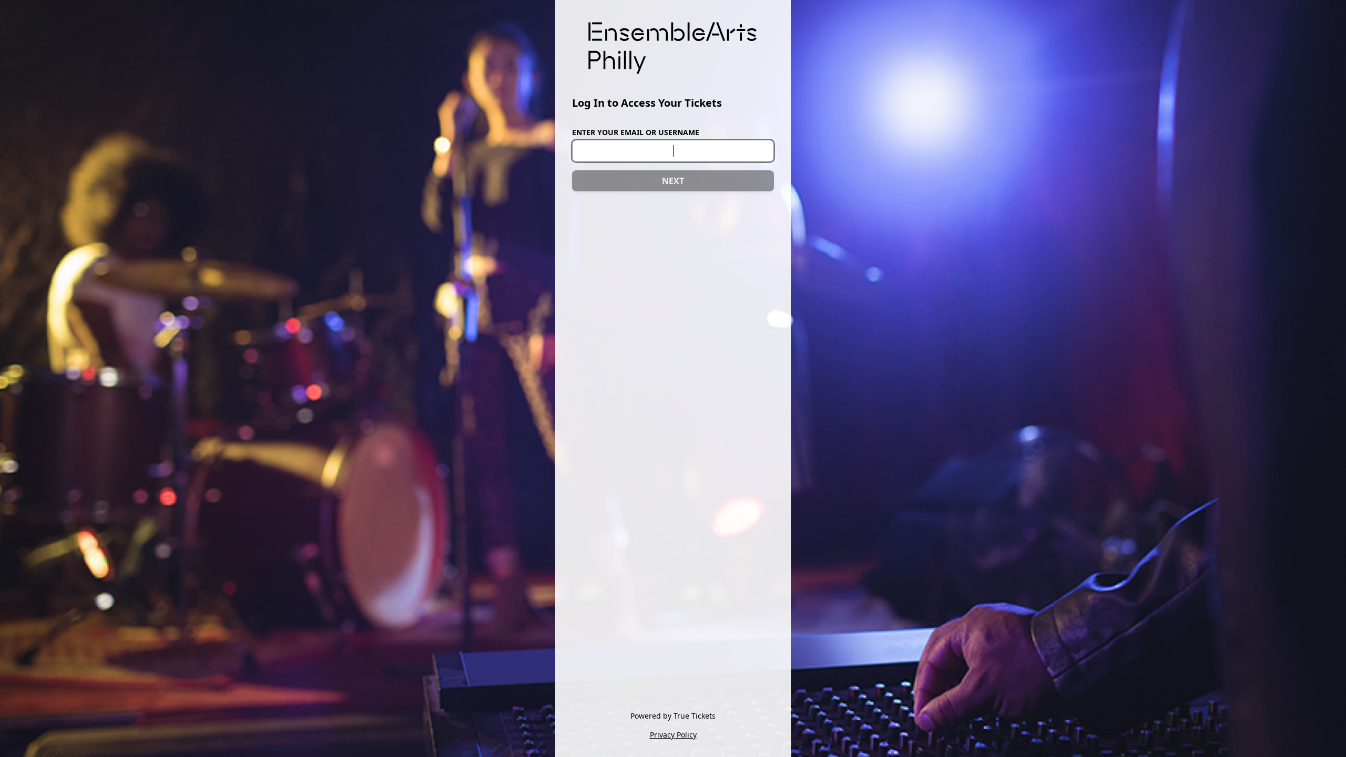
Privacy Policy (673, 735)
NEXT (673, 181)
